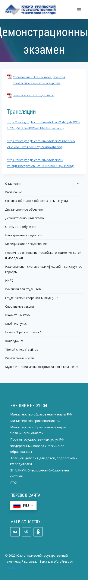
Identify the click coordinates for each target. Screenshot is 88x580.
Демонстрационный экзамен (26, 218)
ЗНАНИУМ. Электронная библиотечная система (40, 473)
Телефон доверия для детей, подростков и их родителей (44, 461)
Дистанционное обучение (24, 209)
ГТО (13, 482)
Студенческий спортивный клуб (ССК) (32, 298)
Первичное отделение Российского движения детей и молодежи (43, 255)
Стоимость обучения (20, 227)
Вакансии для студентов (23, 289)
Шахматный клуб (17, 315)
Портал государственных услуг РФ (37, 439)
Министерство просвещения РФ (35, 420)
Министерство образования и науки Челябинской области (38, 430)
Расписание (13, 192)
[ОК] (38, 532)
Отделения (13, 183)
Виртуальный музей (19, 358)
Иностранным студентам (23, 235)
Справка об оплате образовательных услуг (37, 201)
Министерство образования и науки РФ (41, 414)
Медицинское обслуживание (26, 244)
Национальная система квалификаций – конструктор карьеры (43, 269)
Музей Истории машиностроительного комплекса (42, 367)
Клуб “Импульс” (16, 324)
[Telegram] (26, 532)
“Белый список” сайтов (21, 349)
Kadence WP (14, 567)
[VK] (15, 532)
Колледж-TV (14, 341)
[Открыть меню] (79, 9)
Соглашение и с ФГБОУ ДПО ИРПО (33, 95)
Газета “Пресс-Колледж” (23, 332)
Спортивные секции (19, 306)
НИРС (9, 280)
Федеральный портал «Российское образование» (37, 449)
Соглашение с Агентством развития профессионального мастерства (39, 80)
